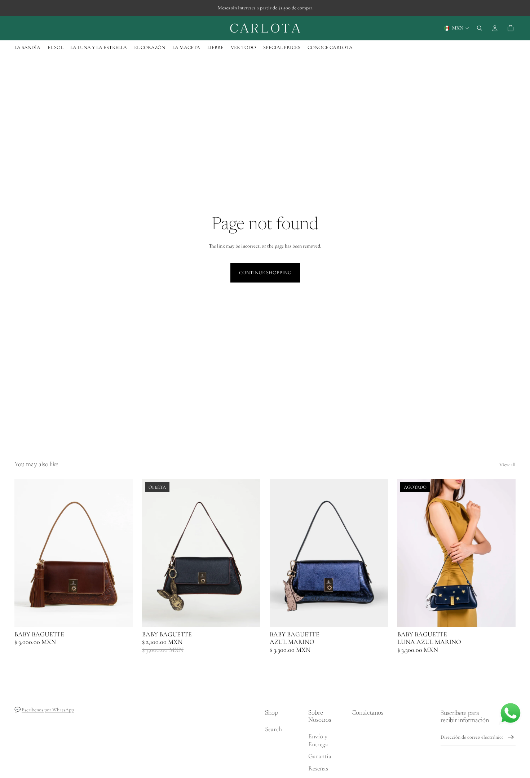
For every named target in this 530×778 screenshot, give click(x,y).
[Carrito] (510, 28)
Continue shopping (265, 273)
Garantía (319, 756)
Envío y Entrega (318, 740)
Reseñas (318, 768)
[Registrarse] (510, 737)
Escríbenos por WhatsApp (48, 710)
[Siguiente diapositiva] (122, 553)
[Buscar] (479, 28)
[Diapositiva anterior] (25, 553)
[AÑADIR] (121, 615)
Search (273, 729)
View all (507, 465)
